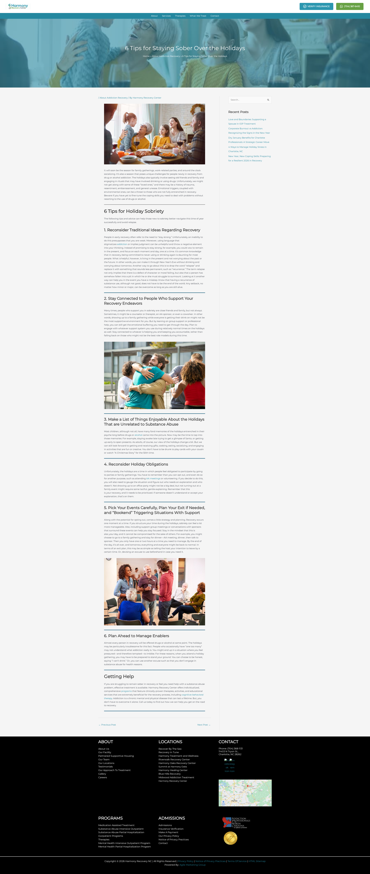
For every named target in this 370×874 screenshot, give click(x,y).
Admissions (165, 825)
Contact (163, 843)
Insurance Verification (171, 828)
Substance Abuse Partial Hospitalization (121, 832)
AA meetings (153, 478)
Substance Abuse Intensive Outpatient (121, 828)
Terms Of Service (237, 861)
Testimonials (105, 766)
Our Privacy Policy (169, 836)
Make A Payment (168, 832)
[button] (154, 16)
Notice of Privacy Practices (174, 839)
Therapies (103, 839)
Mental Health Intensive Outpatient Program (124, 843)
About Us (103, 748)
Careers (102, 777)
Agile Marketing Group (193, 864)
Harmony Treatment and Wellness (178, 756)
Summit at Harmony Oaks (173, 766)
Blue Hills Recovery (170, 773)
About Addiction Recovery (114, 97)
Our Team (104, 759)
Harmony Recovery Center (173, 781)
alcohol (138, 435)
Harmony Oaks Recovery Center (177, 763)
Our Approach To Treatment (114, 770)
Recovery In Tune (169, 752)
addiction (122, 244)
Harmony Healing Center (173, 770)
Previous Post (107, 724)
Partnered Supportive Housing (116, 756)
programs (126, 691)
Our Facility (104, 752)
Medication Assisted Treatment (116, 825)
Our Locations (106, 763)
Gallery (102, 773)
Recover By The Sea (170, 748)
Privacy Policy (186, 861)
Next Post (204, 724)
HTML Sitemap (257, 861)
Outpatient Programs (110, 836)
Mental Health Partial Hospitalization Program (124, 846)
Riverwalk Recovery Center (174, 759)
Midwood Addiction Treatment (176, 777)
